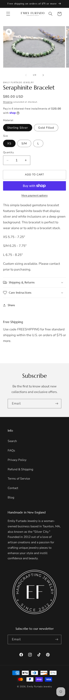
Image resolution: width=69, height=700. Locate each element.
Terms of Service (19, 478)
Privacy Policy (17, 460)
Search (12, 441)
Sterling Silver (17, 128)
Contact (13, 488)
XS (9, 143)
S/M (24, 143)
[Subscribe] (56, 403)
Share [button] (11, 305)
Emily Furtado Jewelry (39, 686)
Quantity (8, 152)
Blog (11, 497)
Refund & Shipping (20, 469)
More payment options (34, 195)
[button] (8, 13)
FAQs (11, 450)
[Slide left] (26, 75)
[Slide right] (43, 75)
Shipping (7, 101)
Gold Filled (46, 128)
